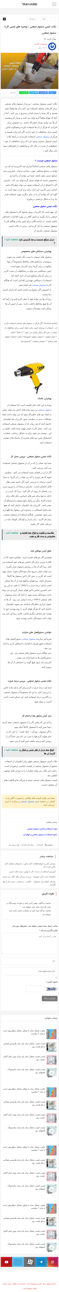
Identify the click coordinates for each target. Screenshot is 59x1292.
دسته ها (32, 19)
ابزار (43, 19)
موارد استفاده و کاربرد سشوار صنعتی (42, 828)
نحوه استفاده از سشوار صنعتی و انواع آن (40, 834)
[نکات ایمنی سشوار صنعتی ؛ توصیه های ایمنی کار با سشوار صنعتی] (29, 71)
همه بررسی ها (14, 845)
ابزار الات (39, 845)
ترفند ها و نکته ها (28, 845)
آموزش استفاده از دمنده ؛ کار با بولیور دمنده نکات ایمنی (32, 872)
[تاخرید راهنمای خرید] (29, 4)
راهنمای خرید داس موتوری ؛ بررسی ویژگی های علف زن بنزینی (29, 877)
